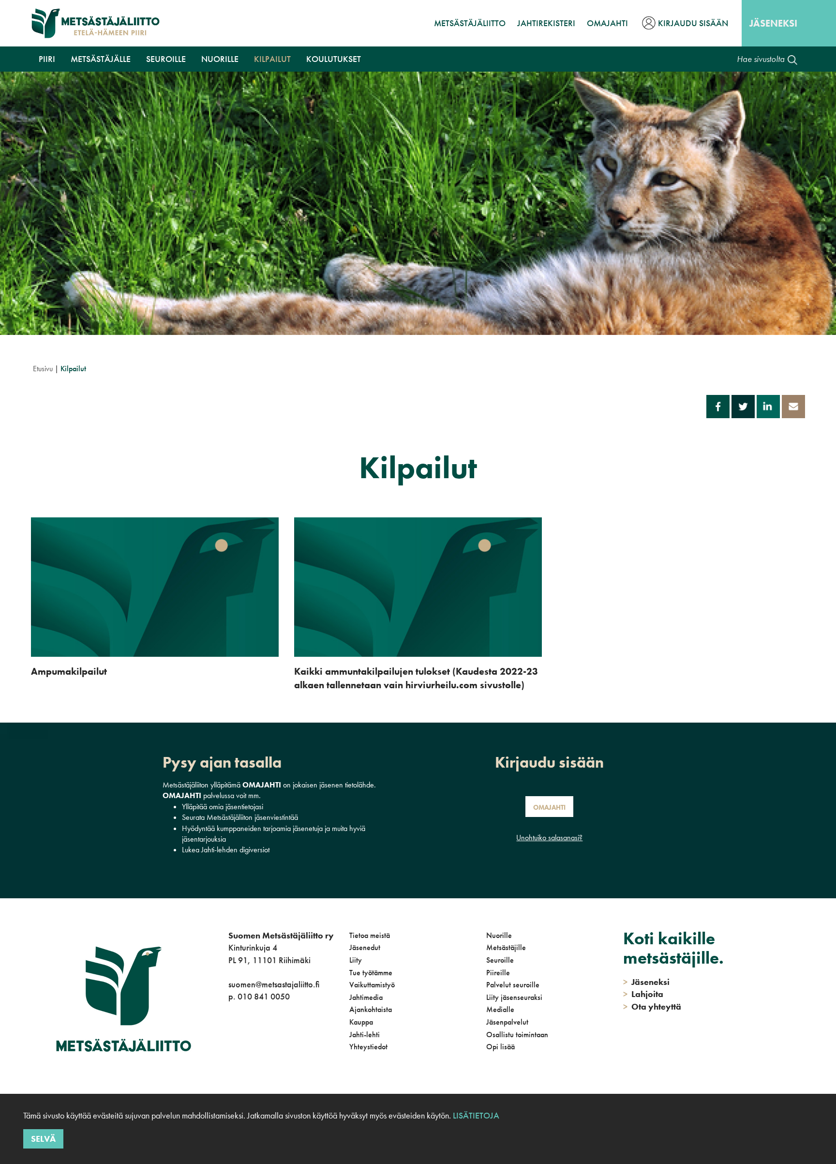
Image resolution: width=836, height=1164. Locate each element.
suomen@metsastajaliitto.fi (273, 984)
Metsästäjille (506, 947)
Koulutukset (333, 58)
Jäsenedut (364, 947)
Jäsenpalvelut (507, 1022)
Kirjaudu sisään (693, 23)
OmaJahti (607, 23)
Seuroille (166, 58)
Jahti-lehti (364, 1034)
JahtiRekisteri (546, 23)
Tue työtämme (370, 972)
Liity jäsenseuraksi (514, 997)
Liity (355, 960)
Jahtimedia (366, 997)
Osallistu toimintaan (517, 1034)
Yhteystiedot (368, 1047)
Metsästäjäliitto (470, 23)
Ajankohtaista (370, 1009)
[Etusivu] (95, 23)
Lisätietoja (476, 1115)
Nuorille (220, 58)
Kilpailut (272, 58)
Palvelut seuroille (512, 985)
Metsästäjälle (101, 58)
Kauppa (361, 1022)
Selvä (43, 1138)
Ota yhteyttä (652, 1006)
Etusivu (43, 368)
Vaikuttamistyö (372, 985)
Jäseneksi (773, 23)
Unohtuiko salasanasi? (549, 837)
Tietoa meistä (369, 935)
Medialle (500, 1009)
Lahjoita (643, 993)
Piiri (47, 58)
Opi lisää (500, 1047)
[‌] (230, 1036)
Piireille (498, 972)
